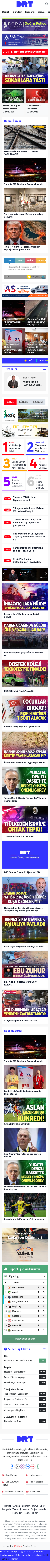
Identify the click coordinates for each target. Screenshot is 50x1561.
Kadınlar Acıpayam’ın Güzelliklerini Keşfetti (17, 483)
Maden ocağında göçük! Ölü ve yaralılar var (23, 654)
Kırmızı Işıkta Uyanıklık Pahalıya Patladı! (23, 946)
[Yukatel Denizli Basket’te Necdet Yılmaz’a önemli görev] (25, 781)
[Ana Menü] (3, 4)
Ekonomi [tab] (38, 402)
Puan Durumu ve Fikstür (11, 1483)
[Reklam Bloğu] (25, 24)
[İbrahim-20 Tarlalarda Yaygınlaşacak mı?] (25, 745)
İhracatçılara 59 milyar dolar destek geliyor (21, 615)
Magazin (6, 1509)
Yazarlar (43, 1509)
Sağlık (14, 458)
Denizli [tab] (10, 402)
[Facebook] (12, 1466)
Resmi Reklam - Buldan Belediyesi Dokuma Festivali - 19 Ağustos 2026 (41, 484)
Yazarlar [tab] (12, 369)
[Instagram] (22, 1466)
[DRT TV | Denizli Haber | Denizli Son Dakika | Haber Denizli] (25, 3)
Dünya (41, 11)
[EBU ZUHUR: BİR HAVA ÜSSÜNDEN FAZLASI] (25, 964)
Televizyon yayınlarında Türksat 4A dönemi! (41, 448)
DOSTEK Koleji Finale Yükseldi (18, 691)
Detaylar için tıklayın (25, 1338)
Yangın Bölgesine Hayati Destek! (20, 1020)
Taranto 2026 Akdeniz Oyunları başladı (25, 498)
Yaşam (14, 477)
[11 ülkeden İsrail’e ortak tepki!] (25, 819)
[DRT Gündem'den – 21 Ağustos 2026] (25, 855)
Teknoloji (39, 442)
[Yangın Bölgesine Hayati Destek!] (25, 1003)
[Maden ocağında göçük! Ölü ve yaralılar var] (25, 635)
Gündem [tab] (23, 402)
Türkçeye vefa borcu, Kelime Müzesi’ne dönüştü (28, 509)
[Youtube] (32, 1466)
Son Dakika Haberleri (14, 1491)
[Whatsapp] (38, 1466)
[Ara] (46, 4)
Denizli (5, 11)
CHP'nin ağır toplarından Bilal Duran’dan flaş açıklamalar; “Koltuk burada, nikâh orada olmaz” (15, 448)
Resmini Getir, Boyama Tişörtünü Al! (22, 726)
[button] (46, 574)
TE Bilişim (18, 1546)
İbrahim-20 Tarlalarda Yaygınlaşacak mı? (24, 762)
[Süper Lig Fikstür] (44, 1349)
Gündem (17, 11)
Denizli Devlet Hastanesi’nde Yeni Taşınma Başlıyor (19, 464)
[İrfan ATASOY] (13, 381)
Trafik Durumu (35, 1475)
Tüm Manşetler (36, 1482)
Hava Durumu (12, 1475)
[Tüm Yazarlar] (44, 369)
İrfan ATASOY (29, 378)
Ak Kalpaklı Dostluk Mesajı (43, 464)
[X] (17, 1466)
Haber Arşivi (35, 1491)
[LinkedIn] (27, 1466)
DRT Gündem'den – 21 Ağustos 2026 (22, 872)
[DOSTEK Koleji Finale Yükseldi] (25, 673)
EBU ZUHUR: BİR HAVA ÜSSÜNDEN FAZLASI (31, 383)
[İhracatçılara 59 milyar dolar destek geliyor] (25, 596)
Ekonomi (29, 11)
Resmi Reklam (31, 1513)
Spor (42, 1506)
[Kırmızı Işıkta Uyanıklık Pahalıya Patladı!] (25, 929)
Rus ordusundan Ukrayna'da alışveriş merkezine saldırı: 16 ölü (29, 536)
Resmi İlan (17, 1513)
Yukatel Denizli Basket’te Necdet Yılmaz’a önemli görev (25, 799)
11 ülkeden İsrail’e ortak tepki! (19, 836)
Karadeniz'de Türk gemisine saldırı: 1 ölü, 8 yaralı (28, 549)
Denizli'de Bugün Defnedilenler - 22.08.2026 (27, 560)
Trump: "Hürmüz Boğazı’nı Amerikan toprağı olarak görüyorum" (27, 522)
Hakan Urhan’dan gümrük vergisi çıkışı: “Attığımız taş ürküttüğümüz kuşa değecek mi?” (23, 909)
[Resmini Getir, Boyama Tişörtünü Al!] (25, 709)
